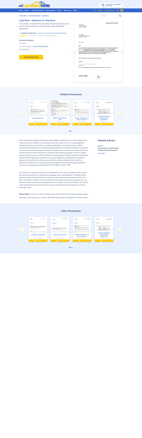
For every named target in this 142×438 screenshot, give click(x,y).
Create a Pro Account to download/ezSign (51, 33)
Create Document (31, 57)
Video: (41, 46)
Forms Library (23, 15)
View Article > (102, 153)
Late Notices (45, 15)
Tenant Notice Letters (34, 15)
